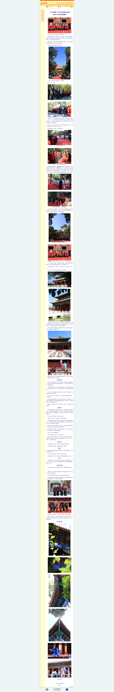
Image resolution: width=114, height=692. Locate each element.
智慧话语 (42, 12)
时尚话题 (42, 14)
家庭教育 (42, 15)
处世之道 (42, 16)
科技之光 (42, 17)
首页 (56, 688)
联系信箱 (58, 689)
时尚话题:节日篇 (59, 688)
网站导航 (55, 689)
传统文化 (42, 18)
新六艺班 (51, 166)
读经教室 (42, 13)
